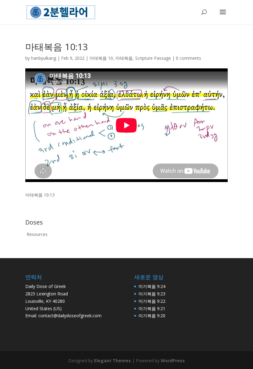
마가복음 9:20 (152, 315)
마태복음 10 (101, 58)
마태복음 (124, 58)
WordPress (173, 360)
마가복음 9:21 (152, 308)
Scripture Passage (153, 58)
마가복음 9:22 (152, 301)
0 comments (188, 58)
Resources (37, 234)
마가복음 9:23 (152, 294)
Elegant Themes (112, 360)
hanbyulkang (43, 58)
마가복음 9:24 (152, 286)
